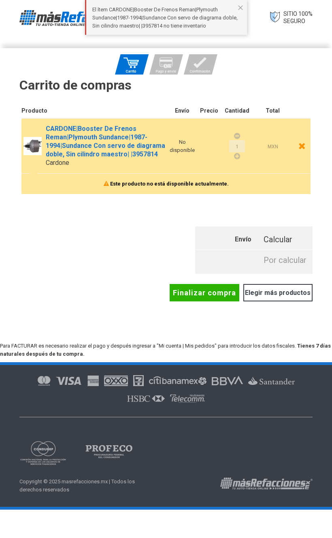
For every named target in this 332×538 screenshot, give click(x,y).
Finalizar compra (204, 292)
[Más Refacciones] (82, 18)
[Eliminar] (301, 146)
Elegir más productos (278, 293)
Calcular (278, 239)
